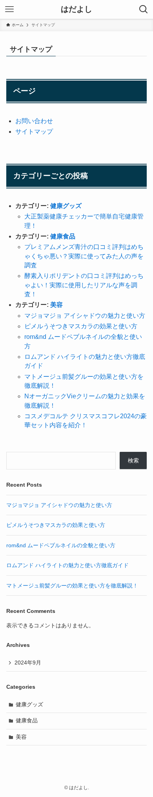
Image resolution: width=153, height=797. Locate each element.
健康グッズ (66, 205)
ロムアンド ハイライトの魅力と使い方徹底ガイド (67, 565)
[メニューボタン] (9, 9)
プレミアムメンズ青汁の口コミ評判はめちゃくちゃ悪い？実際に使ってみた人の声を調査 (84, 256)
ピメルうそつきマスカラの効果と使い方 (80, 326)
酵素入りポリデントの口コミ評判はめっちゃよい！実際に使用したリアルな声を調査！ (84, 284)
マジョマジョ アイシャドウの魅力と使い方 (84, 315)
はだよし (76, 9)
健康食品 (62, 236)
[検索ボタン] (143, 9)
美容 (56, 304)
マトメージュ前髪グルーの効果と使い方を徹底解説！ (72, 585)
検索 (133, 460)
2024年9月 (28, 662)
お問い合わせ (34, 121)
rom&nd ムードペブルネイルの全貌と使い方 (60, 545)
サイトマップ (34, 131)
